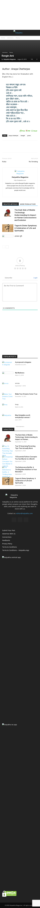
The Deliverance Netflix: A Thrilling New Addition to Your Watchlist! (26, 469)
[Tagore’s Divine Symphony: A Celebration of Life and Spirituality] (7, 228)
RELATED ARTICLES (10, 204)
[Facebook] (15, 194)
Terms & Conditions (9, 547)
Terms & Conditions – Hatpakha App (15, 550)
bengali (23, 135)
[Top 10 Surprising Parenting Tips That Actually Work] (7, 451)
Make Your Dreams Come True (26, 394)
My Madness (19, 373)
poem (29, 135)
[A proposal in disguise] (7, 365)
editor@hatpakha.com (24, 513)
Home (3, 38)
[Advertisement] (20, 15)
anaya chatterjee (13, 135)
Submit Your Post (8, 530)
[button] (3, 33)
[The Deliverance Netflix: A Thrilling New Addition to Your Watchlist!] (7, 473)
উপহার (16, 404)
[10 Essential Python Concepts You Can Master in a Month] (7, 461)
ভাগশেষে (17, 383)
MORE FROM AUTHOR (28, 204)
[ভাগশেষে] (7, 386)
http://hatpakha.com (20, 180)
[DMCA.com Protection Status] (9, 896)
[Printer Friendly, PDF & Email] (28, 130)
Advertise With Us (8, 534)
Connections (6, 537)
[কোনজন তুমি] (7, 239)
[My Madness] (7, 375)
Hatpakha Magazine (10, 59)
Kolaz (4, 162)
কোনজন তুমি (18, 236)
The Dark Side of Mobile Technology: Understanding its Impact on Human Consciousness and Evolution (25, 215)
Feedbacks (6, 540)
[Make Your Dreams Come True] (7, 397)
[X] (25, 194)
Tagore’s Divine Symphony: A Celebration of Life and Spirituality (25, 228)
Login (35, 278)
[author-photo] (20, 173)
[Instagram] (20, 194)
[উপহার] (7, 407)
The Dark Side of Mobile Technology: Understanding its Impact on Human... (26, 437)
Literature (10, 38)
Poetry (18, 38)
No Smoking (33, 162)
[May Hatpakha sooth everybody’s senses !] (7, 418)
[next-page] (7, 247)
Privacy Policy (7, 544)
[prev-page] (3, 247)
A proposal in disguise (23, 362)
